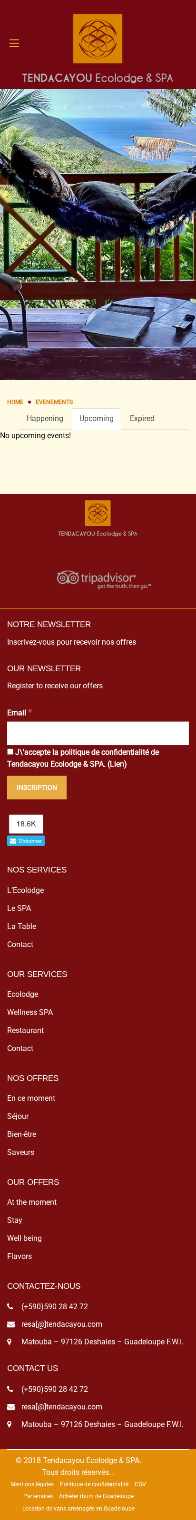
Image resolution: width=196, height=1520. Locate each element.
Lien (117, 764)
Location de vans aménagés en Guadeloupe (78, 1508)
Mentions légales (32, 1484)
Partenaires (38, 1496)
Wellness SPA (30, 1012)
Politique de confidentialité (94, 1484)
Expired (142, 418)
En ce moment (31, 1098)
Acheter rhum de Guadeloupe (96, 1496)
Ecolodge (22, 994)
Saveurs (20, 1152)
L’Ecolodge (25, 890)
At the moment (32, 1202)
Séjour (18, 1116)
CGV (140, 1484)
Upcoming (96, 418)
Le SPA (19, 908)
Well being (24, 1238)
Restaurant (25, 1030)
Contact (20, 944)
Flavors (19, 1256)
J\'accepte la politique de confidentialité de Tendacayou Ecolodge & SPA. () (83, 758)
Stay (14, 1220)
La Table (21, 926)
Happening (45, 418)
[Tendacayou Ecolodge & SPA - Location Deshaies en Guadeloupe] (98, 43)
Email (19, 712)
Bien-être (21, 1134)
